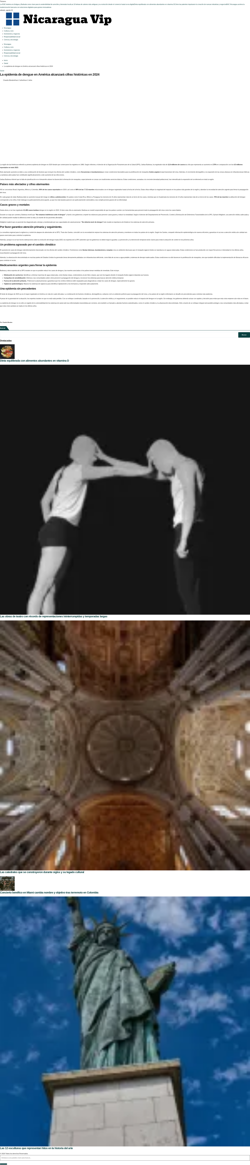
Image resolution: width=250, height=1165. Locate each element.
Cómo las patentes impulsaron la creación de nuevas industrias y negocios (200, 4)
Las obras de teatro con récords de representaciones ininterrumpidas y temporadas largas (53, 616)
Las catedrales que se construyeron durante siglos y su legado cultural (42, 872)
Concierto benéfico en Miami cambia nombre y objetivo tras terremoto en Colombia (49, 892)
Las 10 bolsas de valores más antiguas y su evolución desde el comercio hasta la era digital (102, 4)
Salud (2, 71)
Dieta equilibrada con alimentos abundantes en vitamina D (154, 4)
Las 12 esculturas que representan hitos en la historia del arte (36, 1148)
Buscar (244, 335)
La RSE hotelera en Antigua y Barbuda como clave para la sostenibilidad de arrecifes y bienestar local (35, 4)
